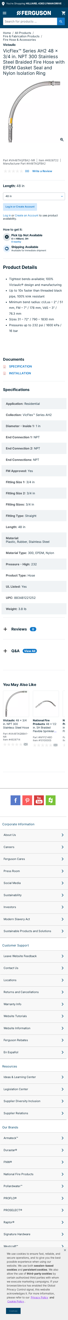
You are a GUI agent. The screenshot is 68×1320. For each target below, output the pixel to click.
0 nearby (16, 241)
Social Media (12, 883)
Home (7, 33)
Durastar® (10, 1150)
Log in (7, 215)
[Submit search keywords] (61, 21)
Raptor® (9, 1222)
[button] (65, 1250)
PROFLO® (10, 1198)
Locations (10, 980)
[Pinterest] (27, 800)
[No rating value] (14, 171)
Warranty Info (12, 1004)
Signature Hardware (17, 1234)
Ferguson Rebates (16, 1040)
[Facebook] (15, 800)
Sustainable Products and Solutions (27, 931)
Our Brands (10, 1127)
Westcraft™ (11, 1246)
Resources (9, 1066)
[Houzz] (51, 800)
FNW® (8, 1162)
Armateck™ (11, 1138)
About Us (10, 835)
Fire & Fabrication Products (21, 36)
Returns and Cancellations (21, 992)
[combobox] (32, 21)
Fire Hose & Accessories (19, 39)
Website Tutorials (15, 1016)
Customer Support (15, 945)
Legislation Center (16, 1089)
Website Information (17, 1028)
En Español (11, 1052)
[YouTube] (39, 800)
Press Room (12, 871)
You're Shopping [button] (33, 3)
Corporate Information (18, 824)
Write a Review (42, 171)
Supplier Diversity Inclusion (22, 1101)
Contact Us (11, 968)
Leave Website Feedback (20, 956)
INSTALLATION (20, 373)
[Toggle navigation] (4, 13)
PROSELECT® (13, 1210)
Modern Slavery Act (17, 919)
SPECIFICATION (20, 366)
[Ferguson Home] (34, 13)
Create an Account (26, 215)
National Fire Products (18, 1174)
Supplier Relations (16, 1113)
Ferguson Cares (14, 859)
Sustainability (13, 895)
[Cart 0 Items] (63, 13)
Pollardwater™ (13, 1186)
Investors (10, 907)
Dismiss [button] (13, 1311)
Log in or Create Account (20, 206)
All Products (23, 33)
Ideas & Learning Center (20, 1077)
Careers (9, 847)
